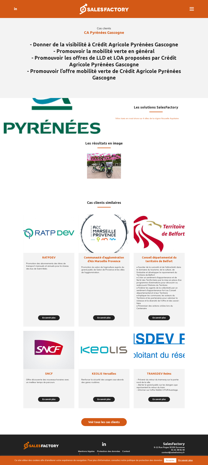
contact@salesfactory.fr (173, 452)
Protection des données (108, 451)
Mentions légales (86, 451)
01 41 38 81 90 (178, 450)
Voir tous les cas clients (104, 422)
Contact (126, 451)
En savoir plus (185, 460)
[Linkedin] (15, 9)
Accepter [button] (170, 460)
